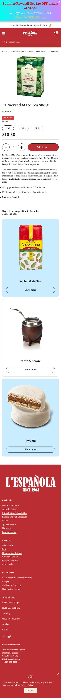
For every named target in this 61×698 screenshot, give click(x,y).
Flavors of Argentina (11, 589)
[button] (56, 34)
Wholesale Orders (10, 557)
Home (4, 51)
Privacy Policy (27, 685)
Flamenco (6, 528)
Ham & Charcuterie (10, 505)
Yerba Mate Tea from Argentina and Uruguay (28, 51)
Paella (5, 521)
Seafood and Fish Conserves (14, 517)
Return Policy (8, 564)
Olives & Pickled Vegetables (14, 513)
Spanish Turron (9, 524)
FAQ (4, 549)
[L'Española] (30, 34)
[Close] (58, 673)
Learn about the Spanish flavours (17, 578)
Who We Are (7, 545)
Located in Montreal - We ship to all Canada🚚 (31, 25)
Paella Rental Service (11, 585)
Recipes (5, 582)
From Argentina (9, 532)
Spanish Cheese (9, 509)
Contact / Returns (10, 561)
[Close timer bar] (59, 2)
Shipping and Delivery (12, 553)
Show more (30, 290)
